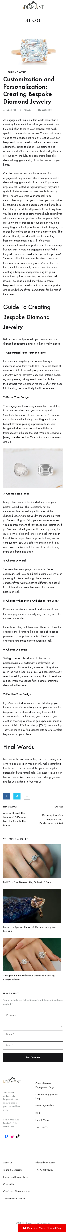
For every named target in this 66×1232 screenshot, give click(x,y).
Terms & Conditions (12, 1169)
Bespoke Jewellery (44, 1105)
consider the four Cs (22, 437)
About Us (7, 1162)
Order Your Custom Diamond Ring (44, 1228)
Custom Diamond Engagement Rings (44, 1085)
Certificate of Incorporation (16, 1191)
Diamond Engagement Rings (46, 1096)
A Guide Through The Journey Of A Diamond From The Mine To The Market (14, 818)
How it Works (42, 1119)
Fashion (12, 72)
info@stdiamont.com (45, 1162)
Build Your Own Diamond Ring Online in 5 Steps (27, 882)
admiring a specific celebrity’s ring (37, 529)
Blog (37, 1112)
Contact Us (8, 1184)
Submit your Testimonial (14, 1198)
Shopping (21, 72)
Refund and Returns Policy (16, 1176)
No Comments (45, 110)
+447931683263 (44, 1169)
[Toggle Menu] (4, 5)
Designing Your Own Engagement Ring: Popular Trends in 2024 (51, 818)
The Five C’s (41, 1127)
